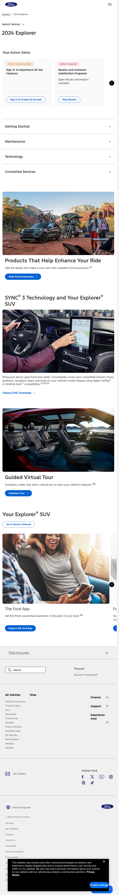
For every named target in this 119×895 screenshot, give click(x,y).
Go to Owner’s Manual (18, 524)
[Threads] (83, 783)
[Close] (104, 863)
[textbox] (25, 670)
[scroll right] (111, 83)
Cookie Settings (99, 884)
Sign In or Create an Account (26, 99)
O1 (91, 267)
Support (6, 14)
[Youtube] (101, 777)
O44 (94, 484)
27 (42, 383)
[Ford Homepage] (107, 806)
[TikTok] (92, 783)
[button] (38, 696)
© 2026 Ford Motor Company (17, 817)
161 (44, 383)
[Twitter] (92, 777)
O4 (48, 383)
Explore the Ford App (20, 628)
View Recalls (69, 99)
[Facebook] (83, 777)
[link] (9, 823)
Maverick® (91, 675)
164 (81, 615)
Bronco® (79, 675)
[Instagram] (111, 777)
